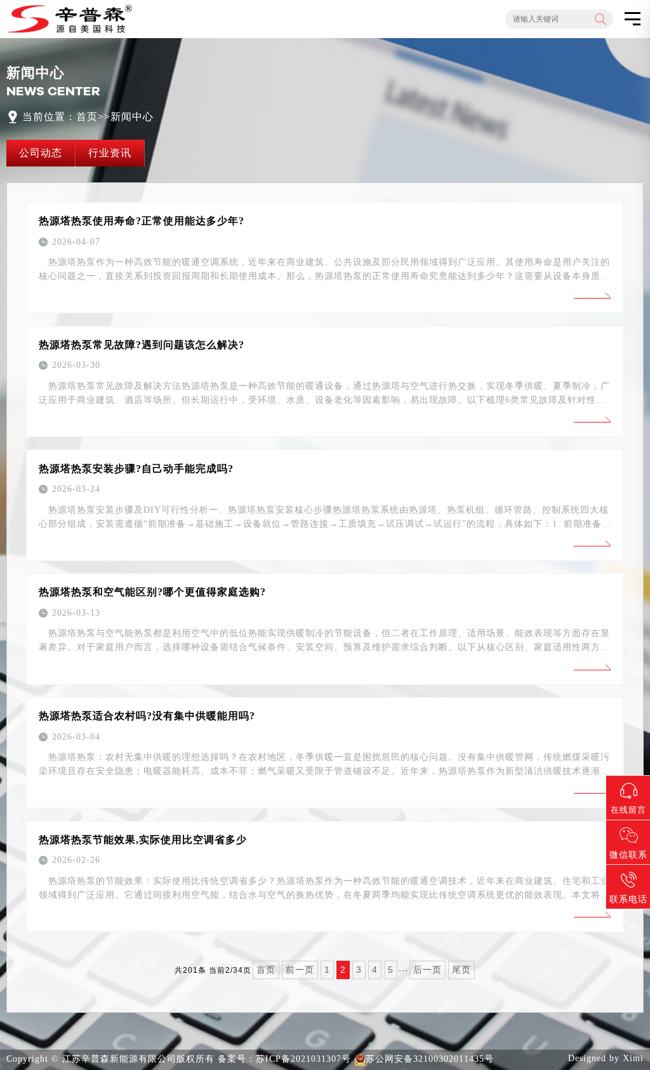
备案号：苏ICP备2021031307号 (284, 1059)
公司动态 (40, 152)
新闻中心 (132, 116)
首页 (87, 116)
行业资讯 (109, 152)
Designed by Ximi (606, 1058)
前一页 (300, 970)
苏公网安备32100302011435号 (430, 1059)
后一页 (427, 970)
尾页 (461, 970)
